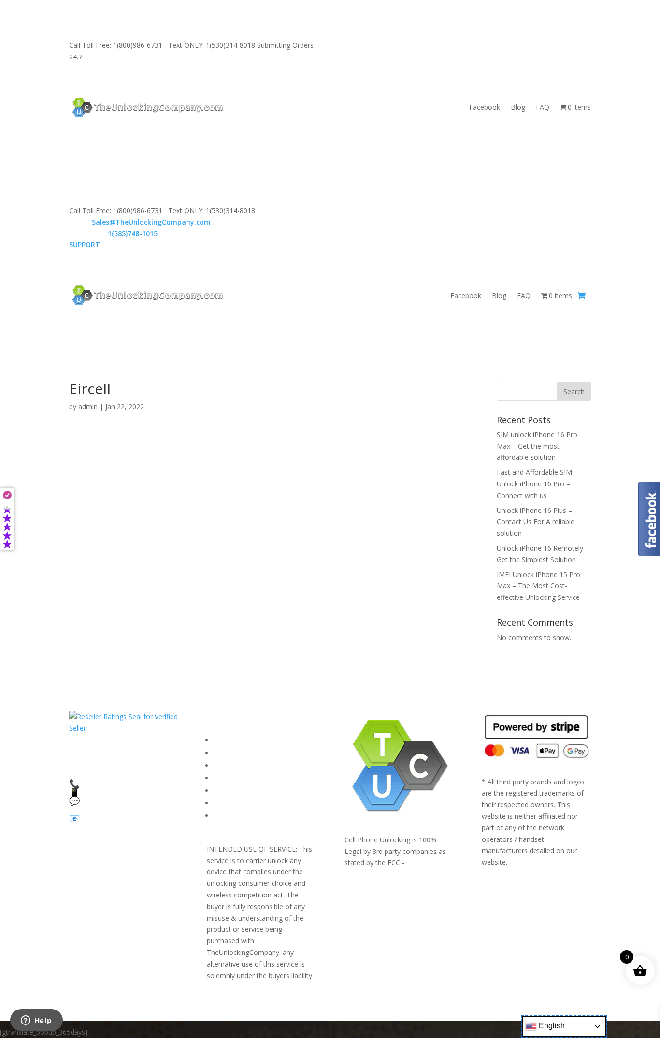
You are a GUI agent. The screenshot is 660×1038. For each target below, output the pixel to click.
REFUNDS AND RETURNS (254, 790)
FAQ (542, 107)
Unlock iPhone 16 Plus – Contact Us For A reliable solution (535, 522)
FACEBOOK (232, 740)
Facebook (484, 107)
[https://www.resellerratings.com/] (123, 728)
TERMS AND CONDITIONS (257, 765)
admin (88, 406)
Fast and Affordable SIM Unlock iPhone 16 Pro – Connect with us (534, 484)
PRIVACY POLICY (240, 777)
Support (226, 815)
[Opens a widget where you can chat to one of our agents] (36, 1021)
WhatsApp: (113, 233)
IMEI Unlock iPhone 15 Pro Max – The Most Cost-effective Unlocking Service (538, 586)
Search (574, 391)
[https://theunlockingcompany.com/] (147, 107)
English (551, 1026)
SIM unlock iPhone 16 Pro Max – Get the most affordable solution (537, 446)
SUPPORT (385, 45)
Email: (140, 222)
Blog (518, 107)
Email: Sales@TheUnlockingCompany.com (477, 45)
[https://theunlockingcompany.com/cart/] (581, 295)
